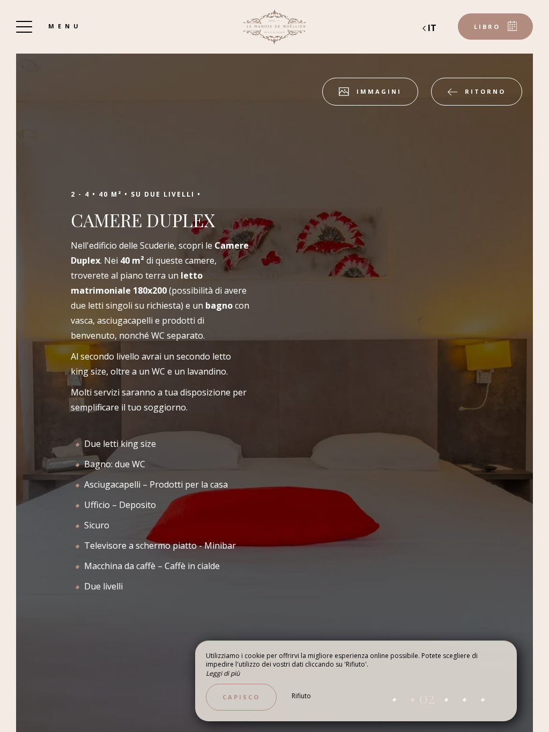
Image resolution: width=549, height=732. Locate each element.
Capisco (241, 697)
